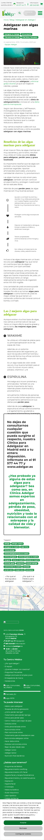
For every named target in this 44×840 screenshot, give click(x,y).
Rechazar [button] (23, 828)
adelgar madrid (17, 543)
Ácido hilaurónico (12, 793)
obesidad (26, 566)
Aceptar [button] (23, 823)
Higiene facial (10, 784)
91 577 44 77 (21, 5)
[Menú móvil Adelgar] (40, 13)
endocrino (20, 563)
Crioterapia (9, 787)
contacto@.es (14, 646)
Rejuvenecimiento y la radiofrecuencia (20, 778)
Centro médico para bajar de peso (18, 721)
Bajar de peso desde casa (14, 747)
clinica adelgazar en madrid (28, 557)
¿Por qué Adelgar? (12, 663)
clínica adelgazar (10, 557)
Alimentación (26, 34)
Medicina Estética (12, 790)
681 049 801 (34, 5)
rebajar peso (19, 570)
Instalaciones (10, 681)
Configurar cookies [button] (23, 834)
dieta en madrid (18, 560)
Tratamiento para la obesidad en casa (19, 735)
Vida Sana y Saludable (29, 37)
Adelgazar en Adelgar (25, 20)
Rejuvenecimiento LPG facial (16, 772)
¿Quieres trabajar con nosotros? (17, 669)
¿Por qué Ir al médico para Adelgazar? (28, 579)
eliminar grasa (9, 563)
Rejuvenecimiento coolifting (16, 769)
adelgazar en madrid (11, 547)
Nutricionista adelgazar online (16, 738)
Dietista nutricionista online (16, 744)
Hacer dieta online (12, 741)
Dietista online (10, 724)
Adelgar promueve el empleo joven (18, 675)
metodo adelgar (31, 563)
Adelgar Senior (10, 753)
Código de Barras (12, 798)
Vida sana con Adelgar (12, 37)
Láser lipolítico (10, 795)
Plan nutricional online (14, 732)
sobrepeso (29, 570)
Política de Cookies (22, 818)
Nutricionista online (12, 730)
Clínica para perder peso (14, 718)
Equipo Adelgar (11, 44)
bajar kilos (24, 547)
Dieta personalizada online (15, 727)
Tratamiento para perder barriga (17, 715)
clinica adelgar (9, 550)
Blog (12, 20)
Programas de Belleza (13, 766)
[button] (41, 4)
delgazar (7, 560)
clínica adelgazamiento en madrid (16, 553)
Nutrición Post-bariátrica (14, 756)
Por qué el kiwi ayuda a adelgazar (10, 579)
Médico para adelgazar (14, 706)
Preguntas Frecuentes (13, 672)
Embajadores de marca (14, 678)
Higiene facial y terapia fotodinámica (19, 775)
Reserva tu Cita (28, 13)
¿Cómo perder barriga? (14, 712)
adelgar (7, 543)
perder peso (8, 570)
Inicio (6, 20)
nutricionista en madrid (12, 566)
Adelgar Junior (10, 750)
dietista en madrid (32, 560)
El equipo (8, 666)
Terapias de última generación (17, 709)
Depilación (9, 781)
